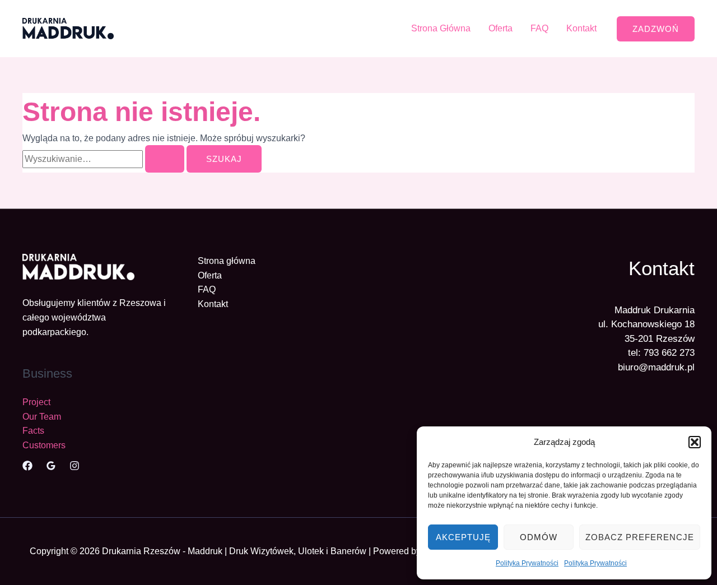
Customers (44, 445)
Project (36, 402)
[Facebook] (27, 466)
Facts (33, 430)
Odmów (538, 537)
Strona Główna (441, 28)
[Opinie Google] (51, 466)
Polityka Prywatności (527, 563)
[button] (694, 442)
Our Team (41, 416)
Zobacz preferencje (639, 537)
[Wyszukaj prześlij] (164, 159)
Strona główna (226, 261)
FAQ (539, 28)
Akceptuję (463, 537)
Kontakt (581, 28)
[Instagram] (74, 466)
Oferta (500, 28)
